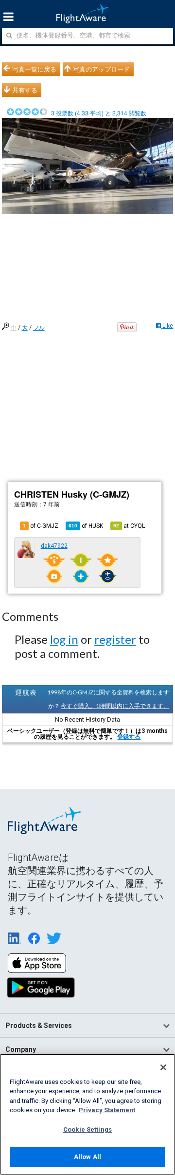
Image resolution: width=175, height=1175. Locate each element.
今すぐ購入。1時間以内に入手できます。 (115, 705)
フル (39, 327)
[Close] (163, 1067)
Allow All (87, 1156)
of (86, 525)
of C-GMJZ (40, 525)
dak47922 (54, 545)
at (129, 525)
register (115, 639)
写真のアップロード (101, 69)
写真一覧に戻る (34, 69)
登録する (128, 736)
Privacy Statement (107, 1110)
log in (64, 639)
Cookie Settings (87, 1129)
